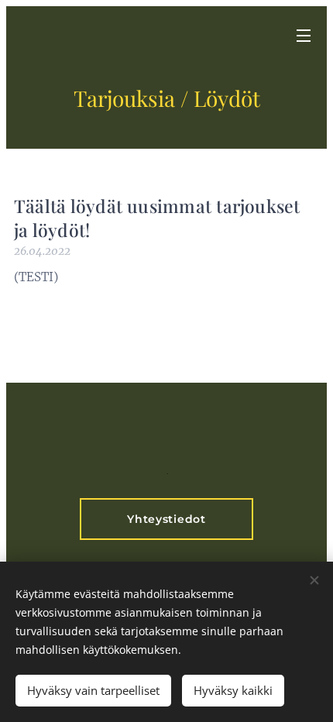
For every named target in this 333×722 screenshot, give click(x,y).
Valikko (303, 34)
